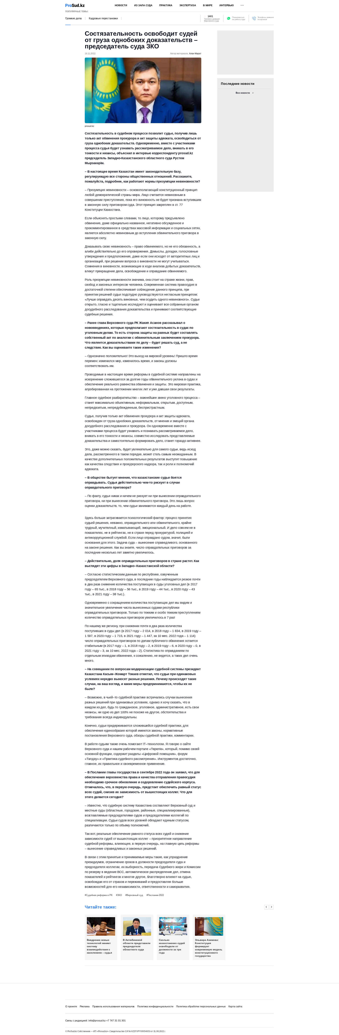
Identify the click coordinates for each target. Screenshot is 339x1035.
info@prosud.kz (97, 1020)
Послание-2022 (156, 895)
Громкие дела (73, 18)
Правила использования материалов (113, 1006)
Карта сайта (235, 1006)
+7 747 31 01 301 (116, 1020)
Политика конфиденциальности (155, 1006)
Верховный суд (135, 895)
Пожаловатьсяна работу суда (238, 18)
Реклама (85, 1006)
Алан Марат (195, 53)
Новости (121, 5)
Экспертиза (187, 5)
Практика (165, 5)
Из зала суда (143, 5)
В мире (207, 5)
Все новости (243, 93)
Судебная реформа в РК (99, 895)
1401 (210, 16)
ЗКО (119, 895)
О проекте (71, 1006)
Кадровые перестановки (103, 18)
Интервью (226, 5)
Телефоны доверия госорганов (266, 18)
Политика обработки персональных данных (201, 1006)
